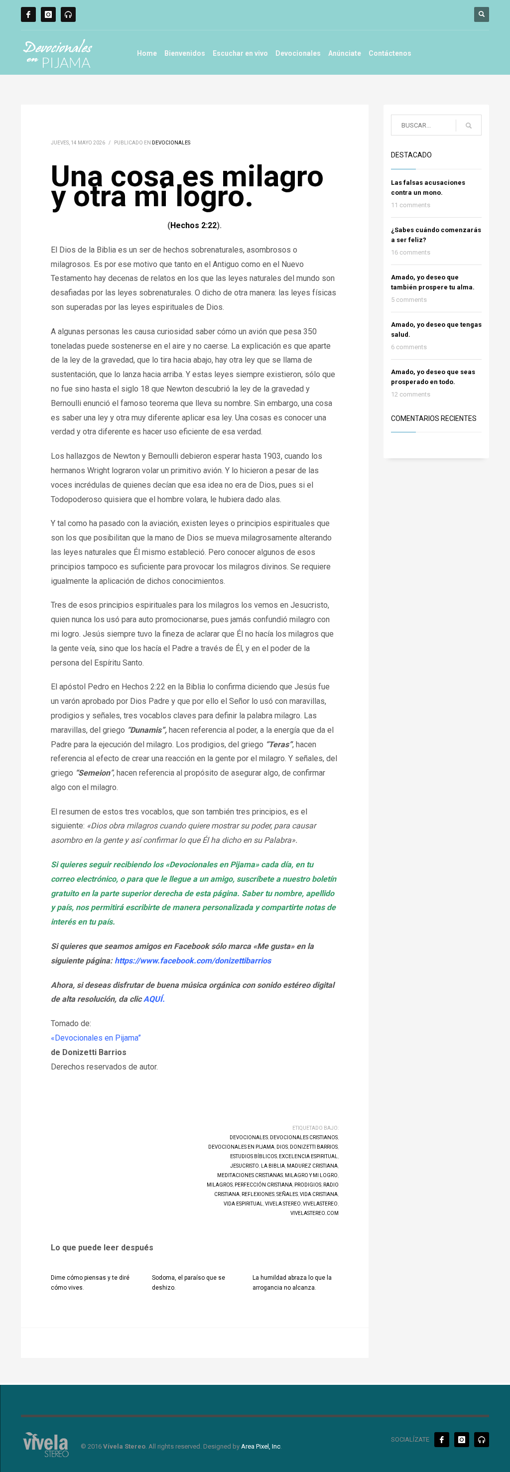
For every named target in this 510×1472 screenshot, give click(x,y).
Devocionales (298, 53)
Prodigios (307, 1185)
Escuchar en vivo (240, 53)
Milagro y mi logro (311, 1175)
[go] (469, 125)
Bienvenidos (184, 53)
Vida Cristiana (319, 1194)
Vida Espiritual (243, 1203)
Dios (282, 1147)
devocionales (249, 1137)
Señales (287, 1194)
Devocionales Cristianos (304, 1137)
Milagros (220, 1185)
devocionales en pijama (241, 1147)
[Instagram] (48, 14)
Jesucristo (244, 1166)
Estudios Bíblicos (253, 1156)
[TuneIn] (68, 14)
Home (147, 53)
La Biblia (273, 1166)
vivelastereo (320, 1203)
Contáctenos (390, 53)
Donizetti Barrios (314, 1147)
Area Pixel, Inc (260, 1446)
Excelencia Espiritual (308, 1156)
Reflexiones (258, 1194)
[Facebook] (28, 14)
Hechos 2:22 (193, 225)
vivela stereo (283, 1203)
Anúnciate (344, 53)
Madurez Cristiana (312, 1166)
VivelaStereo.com (314, 1213)
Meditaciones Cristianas (250, 1175)
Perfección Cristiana (263, 1185)
